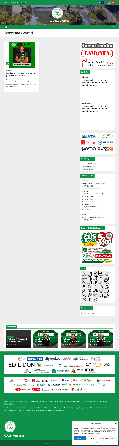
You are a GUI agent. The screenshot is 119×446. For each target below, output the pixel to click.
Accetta (79, 438)
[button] (115, 423)
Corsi (71, 27)
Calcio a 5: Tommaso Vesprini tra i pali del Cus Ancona (21, 74)
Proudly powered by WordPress (51, 443)
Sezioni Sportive (83, 27)
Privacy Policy (9, 404)
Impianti (24, 27)
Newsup (66, 443)
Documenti (61, 27)
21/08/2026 (95, 344)
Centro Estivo (50, 27)
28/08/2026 (12, 344)
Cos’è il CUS (13, 27)
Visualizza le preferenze (107, 438)
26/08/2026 (40, 344)
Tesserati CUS (36, 27)
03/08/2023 (11, 79)
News (94, 27)
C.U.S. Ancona (59, 20)
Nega (92, 438)
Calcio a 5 (9, 70)
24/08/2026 (67, 344)
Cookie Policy (94, 442)
